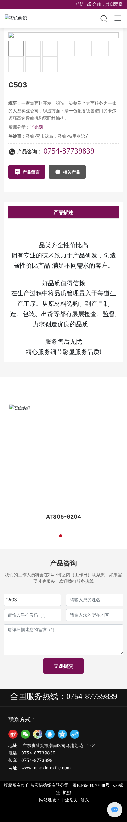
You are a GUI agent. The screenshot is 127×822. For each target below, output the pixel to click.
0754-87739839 (68, 150)
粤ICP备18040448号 (90, 785)
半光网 (36, 127)
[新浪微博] (13, 734)
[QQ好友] (50, 734)
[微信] (25, 734)
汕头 (84, 800)
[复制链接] (74, 734)
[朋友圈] (37, 734)
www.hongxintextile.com (46, 767)
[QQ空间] (62, 734)
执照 (67, 792)
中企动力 (69, 800)
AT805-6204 (63, 516)
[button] (49, 535)
